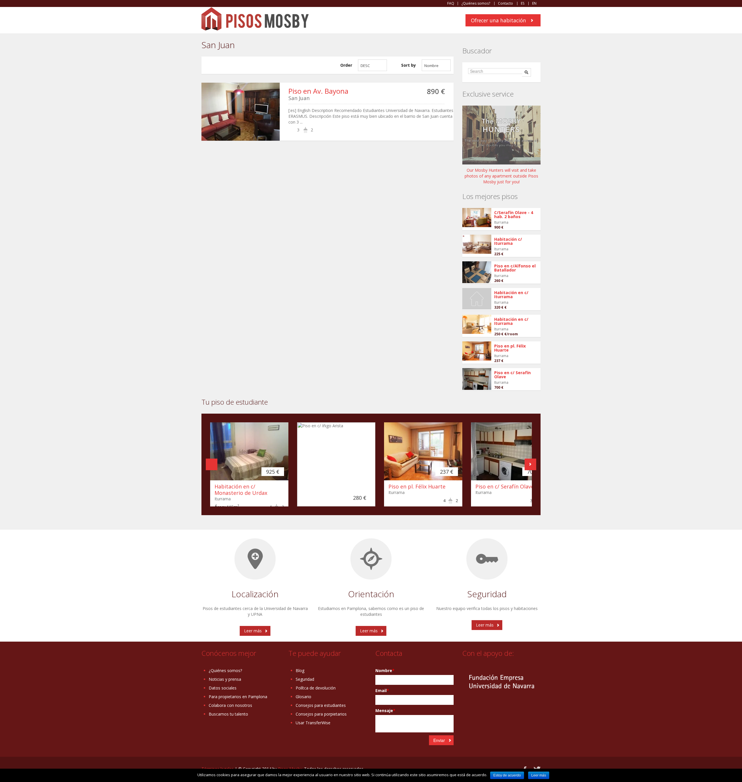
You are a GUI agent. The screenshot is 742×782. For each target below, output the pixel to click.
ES (522, 3)
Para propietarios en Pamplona (238, 696)
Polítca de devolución (316, 688)
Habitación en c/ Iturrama (511, 294)
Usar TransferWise (313, 722)
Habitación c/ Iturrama (508, 241)
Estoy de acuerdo (507, 775)
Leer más (253, 630)
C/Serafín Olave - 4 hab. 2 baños (513, 214)
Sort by (408, 65)
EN (534, 3)
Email (382, 690)
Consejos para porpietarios (321, 714)
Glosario (303, 696)
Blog (300, 670)
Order (346, 65)
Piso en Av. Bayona (318, 91)
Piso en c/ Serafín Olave (512, 374)
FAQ (450, 3)
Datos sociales (223, 688)
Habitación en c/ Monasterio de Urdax (240, 489)
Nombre (384, 670)
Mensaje (385, 710)
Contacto (505, 3)
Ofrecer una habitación (498, 20)
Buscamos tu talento (228, 714)
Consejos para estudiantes (321, 705)
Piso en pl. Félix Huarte (510, 348)
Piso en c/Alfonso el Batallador (515, 268)
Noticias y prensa (225, 679)
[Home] (255, 18)
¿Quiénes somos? (475, 3)
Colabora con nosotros (230, 705)
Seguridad (305, 679)
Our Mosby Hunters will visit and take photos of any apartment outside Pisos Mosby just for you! (501, 175)
